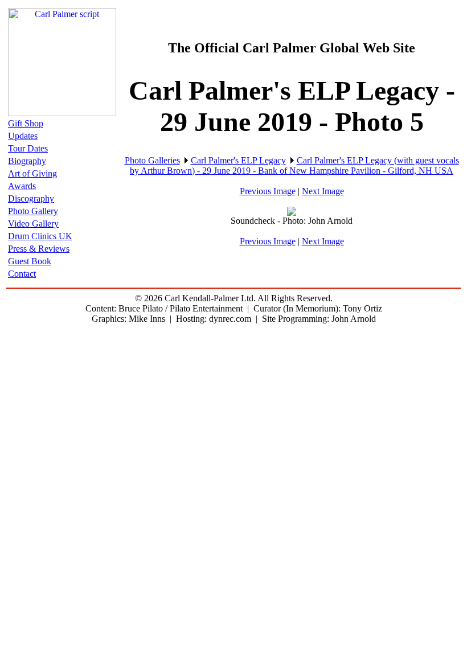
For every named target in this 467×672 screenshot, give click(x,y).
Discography (31, 198)
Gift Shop (25, 123)
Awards (22, 186)
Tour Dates (28, 148)
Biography (27, 161)
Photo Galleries (152, 160)
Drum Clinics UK (40, 236)
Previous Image (268, 191)
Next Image (323, 191)
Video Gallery (33, 223)
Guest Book (29, 261)
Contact (22, 273)
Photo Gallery (33, 211)
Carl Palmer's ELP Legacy (238, 160)
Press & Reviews (38, 248)
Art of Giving (32, 173)
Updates (23, 136)
